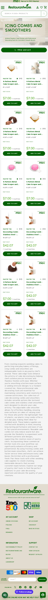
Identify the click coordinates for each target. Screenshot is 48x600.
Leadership (10, 562)
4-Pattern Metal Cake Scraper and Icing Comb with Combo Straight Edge (10, 83)
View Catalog (34, 551)
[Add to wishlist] (41, 7)
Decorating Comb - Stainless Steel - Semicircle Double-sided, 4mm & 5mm (34, 283)
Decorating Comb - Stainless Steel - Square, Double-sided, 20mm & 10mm (34, 233)
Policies (9, 525)
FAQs (7, 529)
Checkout (32, 525)
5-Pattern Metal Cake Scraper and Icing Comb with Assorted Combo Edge (33, 183)
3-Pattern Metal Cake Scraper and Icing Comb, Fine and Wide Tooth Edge (33, 133)
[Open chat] (5, 595)
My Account (33, 521)
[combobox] (24, 13)
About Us (9, 558)
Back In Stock (34, 529)
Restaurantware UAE (14, 551)
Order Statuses (12, 521)
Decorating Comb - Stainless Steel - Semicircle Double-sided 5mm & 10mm (11, 334)
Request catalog (35, 555)
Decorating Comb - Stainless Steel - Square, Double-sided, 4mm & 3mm (34, 334)
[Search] (44, 13)
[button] (2, 6)
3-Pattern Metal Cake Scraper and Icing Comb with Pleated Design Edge (10, 133)
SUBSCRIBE (42, 579)
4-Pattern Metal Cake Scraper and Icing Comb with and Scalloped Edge (10, 183)
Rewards (9, 532)
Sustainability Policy (14, 547)
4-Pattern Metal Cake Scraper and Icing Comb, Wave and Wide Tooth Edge (33, 83)
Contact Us (33, 547)
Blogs (8, 555)
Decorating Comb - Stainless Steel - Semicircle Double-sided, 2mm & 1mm (11, 233)
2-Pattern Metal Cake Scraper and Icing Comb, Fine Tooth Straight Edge (10, 283)
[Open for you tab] (43, 595)
